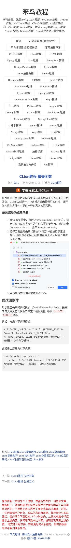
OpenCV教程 (56, 80)
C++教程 (55, 132)
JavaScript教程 (22, 119)
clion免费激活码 (45, 455)
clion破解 (13, 452)
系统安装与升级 (27, 164)
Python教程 (50, 67)
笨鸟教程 (35, 12)
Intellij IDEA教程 (24, 138)
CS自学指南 (15, 54)
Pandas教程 (48, 73)
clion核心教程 (27, 455)
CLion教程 (59, 145)
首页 (18, 41)
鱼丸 (16, 182)
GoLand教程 (38, 145)
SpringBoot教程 (55, 60)
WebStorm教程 (15, 145)
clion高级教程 (10, 455)
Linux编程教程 (25, 73)
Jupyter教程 (55, 106)
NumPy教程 (35, 125)
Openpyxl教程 (46, 93)
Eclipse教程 (15, 158)
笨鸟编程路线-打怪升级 (24, 47)
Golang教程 (12, 112)
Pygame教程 (23, 93)
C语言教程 (15, 125)
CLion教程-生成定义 (22, 481)
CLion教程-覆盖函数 (35, 176)
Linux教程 (35, 158)
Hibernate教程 (16, 80)
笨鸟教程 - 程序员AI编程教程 (26, 534)
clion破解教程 (28, 452)
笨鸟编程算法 (53, 47)
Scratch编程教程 (15, 151)
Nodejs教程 (17, 132)
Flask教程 (36, 54)
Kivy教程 (14, 106)
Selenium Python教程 (26, 99)
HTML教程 (56, 54)
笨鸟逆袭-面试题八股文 (42, 41)
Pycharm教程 (49, 138)
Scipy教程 (51, 99)
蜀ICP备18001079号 (38, 538)
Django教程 (13, 60)
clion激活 (38, 459)
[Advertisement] (35, 410)
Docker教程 (56, 158)
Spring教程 (56, 125)
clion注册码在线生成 (20, 459)
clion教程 (42, 452)
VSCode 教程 (58, 151)
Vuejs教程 (37, 132)
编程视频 (37, 151)
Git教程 (48, 164)
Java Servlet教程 (23, 86)
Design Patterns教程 (25, 67)
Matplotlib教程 (48, 86)
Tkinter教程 (33, 112)
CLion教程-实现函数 (22, 475)
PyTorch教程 (34, 106)
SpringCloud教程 (47, 119)
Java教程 (33, 60)
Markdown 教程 (56, 112)
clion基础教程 (57, 452)
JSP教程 (36, 80)
